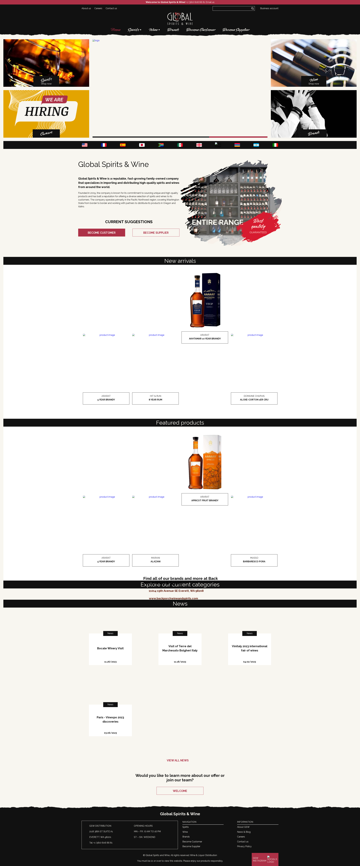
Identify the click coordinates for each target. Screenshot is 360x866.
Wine (153, 30)
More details (106, 404)
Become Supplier (235, 30)
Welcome (180, 791)
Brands (173, 30)
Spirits (133, 30)
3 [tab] (238, 137)
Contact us (111, 8)
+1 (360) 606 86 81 (195, 2)
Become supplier (156, 232)
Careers (98, 8)
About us (86, 8)
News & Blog (244, 832)
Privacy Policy (244, 846)
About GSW (243, 827)
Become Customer (200, 30)
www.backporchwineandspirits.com (173, 598)
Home (116, 30)
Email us (210, 2)
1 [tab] (122, 137)
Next (263, 88)
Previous (97, 88)
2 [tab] (180, 137)
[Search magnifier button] (252, 8)
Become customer (102, 232)
